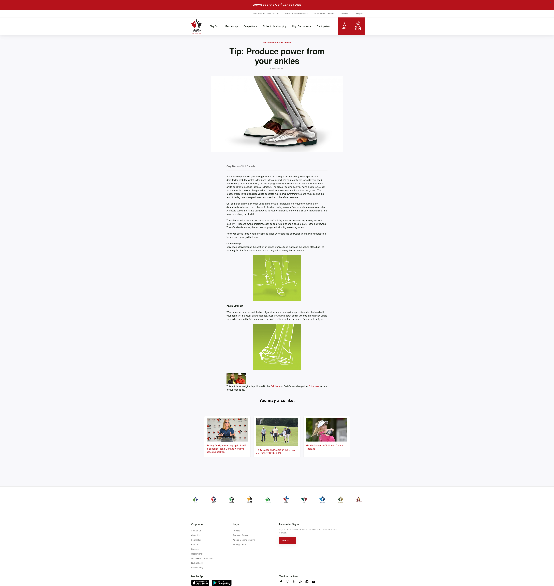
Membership (231, 26)
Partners (195, 544)
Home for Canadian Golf (296, 14)
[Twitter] (294, 582)
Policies (236, 530)
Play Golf (214, 26)
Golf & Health (197, 562)
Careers (195, 549)
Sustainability (197, 567)
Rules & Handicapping (275, 26)
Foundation (196, 539)
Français (359, 14)
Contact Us (196, 530)
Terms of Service (240, 535)
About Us (195, 535)
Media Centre (197, 553)
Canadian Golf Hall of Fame (266, 14)
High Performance (301, 26)
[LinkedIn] (307, 582)
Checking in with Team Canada (277, 42)
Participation (323, 26)
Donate (344, 14)
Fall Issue (276, 386)
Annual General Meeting (244, 539)
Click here (314, 386)
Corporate (197, 524)
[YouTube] (313, 582)
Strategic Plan (239, 544)
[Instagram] (287, 582)
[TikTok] (300, 582)
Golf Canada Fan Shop (325, 14)
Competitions (250, 26)
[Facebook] (281, 582)
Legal (236, 524)
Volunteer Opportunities (202, 558)
